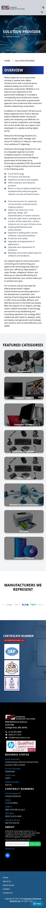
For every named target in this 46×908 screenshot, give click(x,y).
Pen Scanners (24, 471)
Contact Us (8, 892)
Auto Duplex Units (24, 361)
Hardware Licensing (24, 544)
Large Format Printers (24, 527)
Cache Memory (24, 435)
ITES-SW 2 (9, 813)
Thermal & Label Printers (24, 521)
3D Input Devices (23, 465)
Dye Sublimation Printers (24, 524)
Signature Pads (24, 474)
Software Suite (24, 552)
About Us (7, 881)
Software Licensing (23, 546)
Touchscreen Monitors (24, 392)
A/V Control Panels (24, 355)
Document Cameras (24, 386)
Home (7, 60)
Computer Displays (24, 397)
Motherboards (24, 447)
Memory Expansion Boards (24, 441)
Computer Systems (24, 424)
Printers (24, 531)
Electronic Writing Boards (24, 389)
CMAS (7, 800)
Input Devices (24, 478)
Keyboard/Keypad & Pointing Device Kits (24, 468)
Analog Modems (24, 489)
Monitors (24, 384)
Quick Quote (8, 885)
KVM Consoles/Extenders (24, 495)
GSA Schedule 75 (13, 793)
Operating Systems (24, 549)
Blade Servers (24, 417)
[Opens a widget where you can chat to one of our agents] (37, 904)
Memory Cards (24, 438)
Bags (24, 364)
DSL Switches (24, 492)
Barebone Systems (24, 415)
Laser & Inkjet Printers (24, 518)
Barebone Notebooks (23, 412)
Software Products (24, 558)
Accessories (24, 371)
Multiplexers (23, 497)
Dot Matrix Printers (24, 516)
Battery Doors (24, 367)
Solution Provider (24, 60)
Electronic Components (24, 451)
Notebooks (24, 409)
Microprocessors (24, 444)
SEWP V (8, 806)
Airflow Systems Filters (24, 358)
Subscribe (34, 844)
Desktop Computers (24, 420)
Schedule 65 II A (12, 820)
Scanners (24, 462)
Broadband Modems (24, 500)
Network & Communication (23, 504)
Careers (6, 889)
